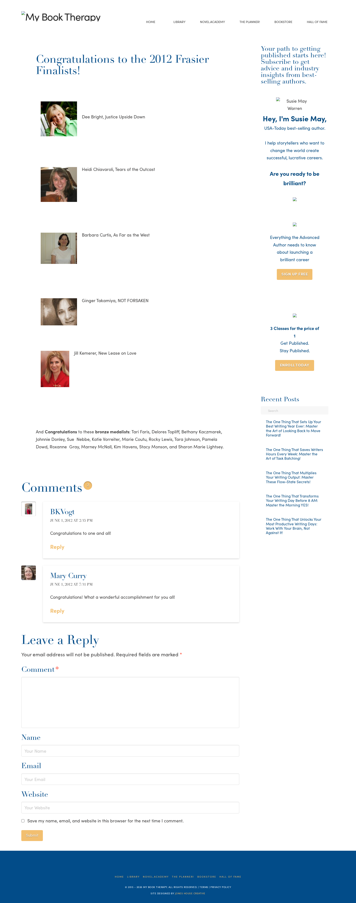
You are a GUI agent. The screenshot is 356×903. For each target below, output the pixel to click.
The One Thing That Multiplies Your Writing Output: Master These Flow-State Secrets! (291, 477)
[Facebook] (23, 27)
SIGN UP (294, 273)
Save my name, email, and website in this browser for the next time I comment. (105, 821)
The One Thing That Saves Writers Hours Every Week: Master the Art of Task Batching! (294, 454)
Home (119, 876)
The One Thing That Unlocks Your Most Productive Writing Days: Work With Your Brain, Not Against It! (293, 526)
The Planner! (183, 876)
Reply (58, 546)
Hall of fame (230, 876)
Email (31, 766)
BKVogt (62, 512)
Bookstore (206, 876)
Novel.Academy (156, 876)
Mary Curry (68, 576)
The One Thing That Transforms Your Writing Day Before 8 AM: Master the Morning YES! (292, 500)
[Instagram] (46, 27)
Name (30, 738)
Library (133, 876)
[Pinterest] (53, 27)
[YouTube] (38, 27)
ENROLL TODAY (295, 364)
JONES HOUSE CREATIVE (190, 893)
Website (34, 795)
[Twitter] (31, 27)
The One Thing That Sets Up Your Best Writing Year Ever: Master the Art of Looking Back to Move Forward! (293, 428)
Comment (40, 670)
